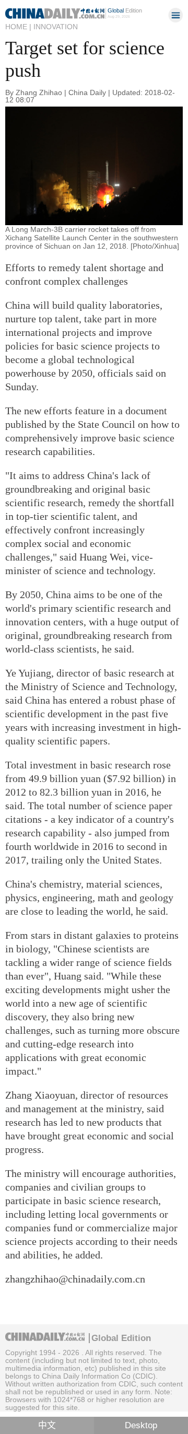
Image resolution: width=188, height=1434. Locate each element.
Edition (125, 10)
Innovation (55, 26)
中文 (47, 1425)
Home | (18, 26)
